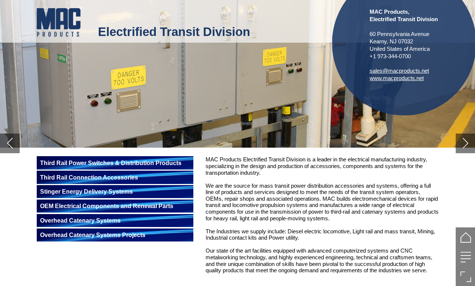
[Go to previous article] (10, 143)
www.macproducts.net (397, 78)
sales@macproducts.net (399, 71)
